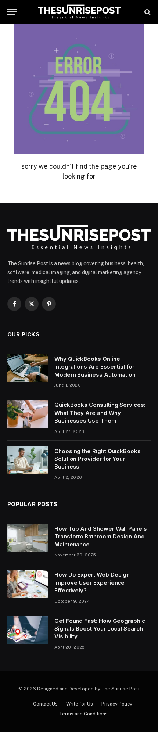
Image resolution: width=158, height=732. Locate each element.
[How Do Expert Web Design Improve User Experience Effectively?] (27, 584)
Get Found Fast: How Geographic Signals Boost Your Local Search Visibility (99, 628)
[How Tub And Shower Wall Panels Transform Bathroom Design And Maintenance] (27, 538)
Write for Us (79, 704)
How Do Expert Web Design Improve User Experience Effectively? (92, 582)
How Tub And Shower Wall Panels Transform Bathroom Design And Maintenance (100, 536)
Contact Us (45, 704)
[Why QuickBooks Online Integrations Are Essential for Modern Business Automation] (27, 368)
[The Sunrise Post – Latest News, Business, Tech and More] (79, 12)
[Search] (147, 12)
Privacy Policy (116, 704)
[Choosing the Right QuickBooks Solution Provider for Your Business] (27, 460)
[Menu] (12, 12)
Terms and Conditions (83, 714)
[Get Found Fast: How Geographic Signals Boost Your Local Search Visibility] (27, 630)
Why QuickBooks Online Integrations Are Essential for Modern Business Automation (95, 366)
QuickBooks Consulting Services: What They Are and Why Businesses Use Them (100, 412)
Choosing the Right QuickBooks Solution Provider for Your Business (97, 459)
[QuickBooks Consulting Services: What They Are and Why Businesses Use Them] (27, 414)
